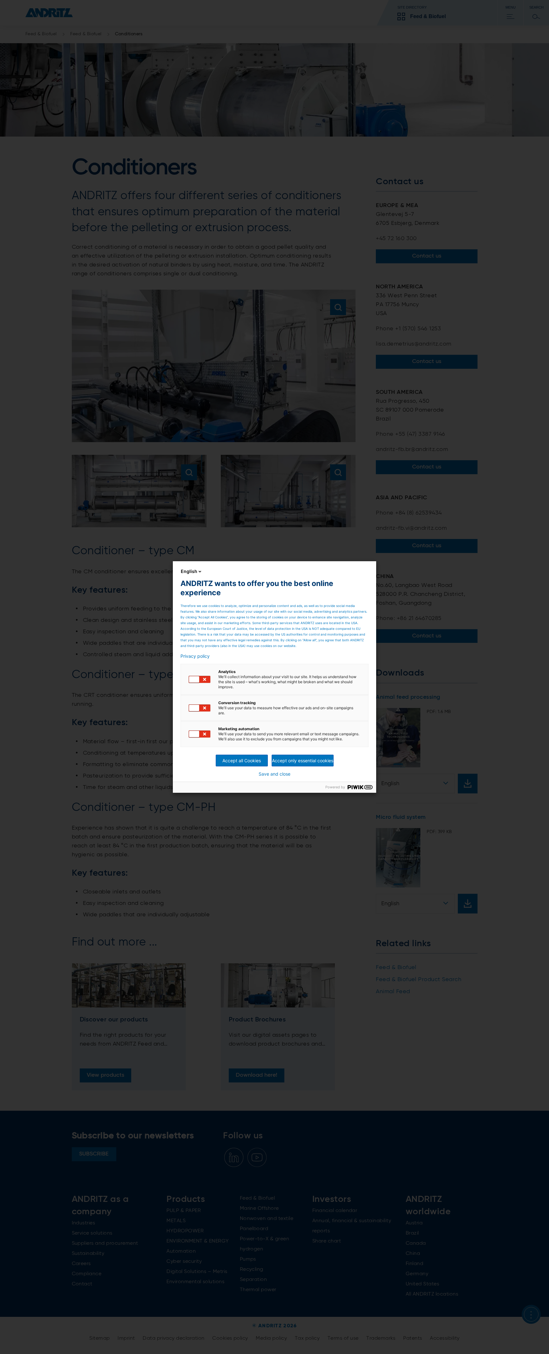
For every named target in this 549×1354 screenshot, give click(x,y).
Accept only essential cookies (302, 760)
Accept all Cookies (241, 760)
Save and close (274, 774)
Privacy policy (195, 656)
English (189, 571)
